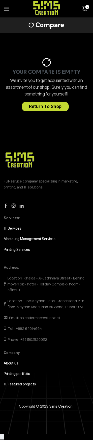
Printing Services (18, 249)
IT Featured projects (20, 384)
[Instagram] (14, 206)
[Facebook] (6, 206)
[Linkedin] (22, 206)
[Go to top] (2, 437)
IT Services (13, 228)
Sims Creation (60, 406)
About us (11, 363)
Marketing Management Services (30, 239)
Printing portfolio (17, 373)
